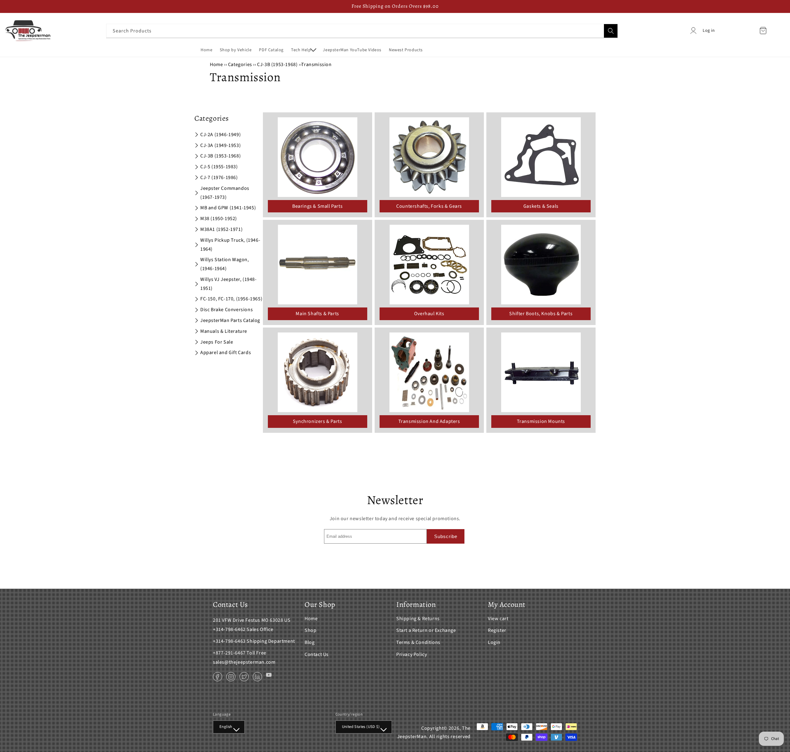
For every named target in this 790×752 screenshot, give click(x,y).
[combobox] (362, 31)
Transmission (316, 64)
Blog (309, 642)
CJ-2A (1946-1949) (220, 134)
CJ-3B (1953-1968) (277, 64)
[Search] (610, 31)
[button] (303, 50)
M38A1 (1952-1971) (221, 229)
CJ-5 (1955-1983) (219, 166)
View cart (498, 618)
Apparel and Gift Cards (225, 352)
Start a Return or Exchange (426, 630)
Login (494, 642)
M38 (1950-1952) (218, 218)
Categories (240, 64)
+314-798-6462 (229, 629)
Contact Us (317, 654)
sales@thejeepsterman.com (244, 662)
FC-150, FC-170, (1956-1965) (231, 298)
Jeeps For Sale (216, 342)
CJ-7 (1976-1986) (219, 177)
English (225, 726)
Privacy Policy (411, 654)
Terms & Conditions (418, 642)
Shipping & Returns (418, 618)
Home (216, 64)
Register (497, 630)
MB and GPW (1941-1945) (228, 207)
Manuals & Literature (223, 331)
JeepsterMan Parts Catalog (230, 320)
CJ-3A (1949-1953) (220, 145)
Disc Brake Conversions (226, 309)
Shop (310, 630)
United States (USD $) (361, 726)
